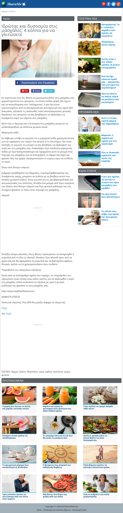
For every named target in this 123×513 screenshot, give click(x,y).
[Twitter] (49, 91)
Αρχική (4, 11)
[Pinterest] (24, 91)
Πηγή (4, 307)
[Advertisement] (37, 227)
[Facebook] (38, 82)
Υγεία (12, 11)
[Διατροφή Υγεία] (13, 6)
